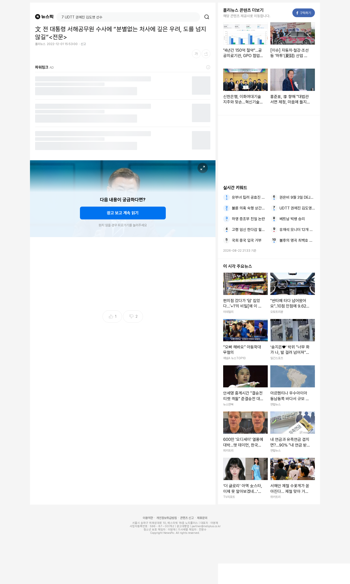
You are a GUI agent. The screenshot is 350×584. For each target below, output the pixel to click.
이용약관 (148, 518)
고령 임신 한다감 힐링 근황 (249, 229)
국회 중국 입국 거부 (247, 240)
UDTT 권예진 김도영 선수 (297, 208)
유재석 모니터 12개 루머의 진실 (297, 229)
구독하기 (304, 13)
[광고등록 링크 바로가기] (208, 67)
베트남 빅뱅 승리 (292, 219)
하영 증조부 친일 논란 (248, 219)
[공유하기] (206, 53)
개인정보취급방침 (166, 518)
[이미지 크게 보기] (203, 168)
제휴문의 (202, 518)
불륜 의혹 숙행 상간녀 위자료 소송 (249, 208)
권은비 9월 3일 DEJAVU (297, 197)
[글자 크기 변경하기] (196, 53)
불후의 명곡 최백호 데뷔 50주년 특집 (297, 240)
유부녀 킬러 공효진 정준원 (249, 197)
